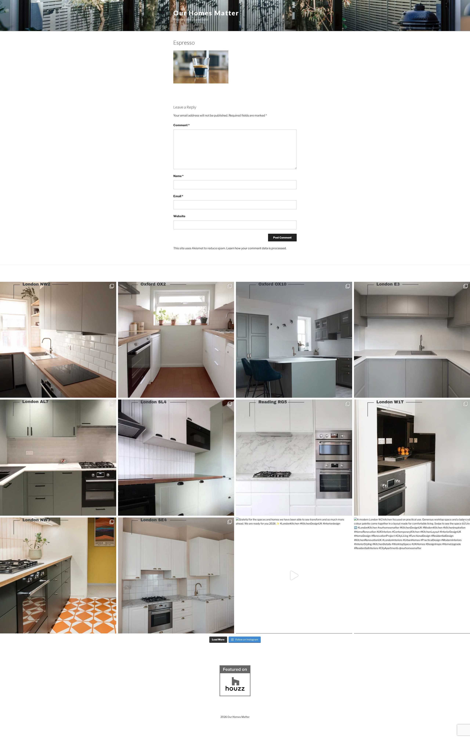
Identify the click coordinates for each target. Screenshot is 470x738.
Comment (181, 125)
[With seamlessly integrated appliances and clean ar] (294, 340)
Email (178, 196)
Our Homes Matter (206, 13)
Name (178, 176)
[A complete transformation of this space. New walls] (294, 458)
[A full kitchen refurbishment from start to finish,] (176, 458)
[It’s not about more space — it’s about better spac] (176, 340)
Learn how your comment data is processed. (256, 248)
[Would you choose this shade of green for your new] (58, 458)
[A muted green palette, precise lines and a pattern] (58, 575)
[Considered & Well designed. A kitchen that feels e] (176, 575)
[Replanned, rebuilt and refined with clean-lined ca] (58, 340)
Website (179, 216)
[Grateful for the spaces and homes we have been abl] (294, 575)
